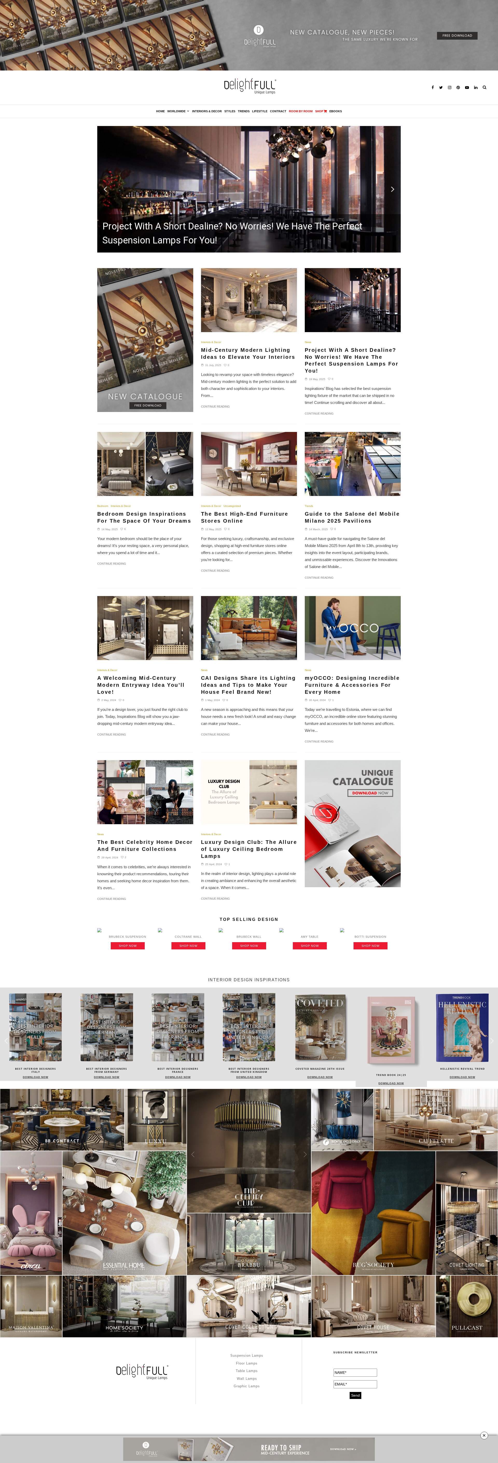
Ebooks (335, 111)
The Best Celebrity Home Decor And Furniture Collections (145, 845)
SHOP (319, 111)
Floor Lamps (247, 1363)
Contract (278, 111)
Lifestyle (259, 111)
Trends (244, 111)
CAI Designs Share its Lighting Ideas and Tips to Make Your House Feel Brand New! (248, 685)
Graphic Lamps (247, 1386)
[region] (249, 189)
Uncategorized (232, 506)
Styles (229, 111)
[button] (249, 189)
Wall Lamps (247, 1379)
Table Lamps (247, 1371)
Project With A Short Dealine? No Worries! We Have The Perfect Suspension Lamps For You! (351, 360)
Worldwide (176, 111)
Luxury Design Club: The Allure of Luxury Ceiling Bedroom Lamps (249, 849)
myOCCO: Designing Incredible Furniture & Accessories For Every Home (352, 685)
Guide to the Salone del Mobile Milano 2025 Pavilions (352, 517)
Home (160, 111)
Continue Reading (215, 406)
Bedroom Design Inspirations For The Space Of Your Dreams (144, 517)
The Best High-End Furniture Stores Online (244, 517)
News (308, 342)
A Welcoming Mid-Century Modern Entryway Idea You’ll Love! (141, 685)
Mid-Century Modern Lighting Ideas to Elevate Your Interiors (248, 353)
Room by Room (301, 111)
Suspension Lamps (246, 1355)
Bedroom (102, 506)
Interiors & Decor (207, 111)
